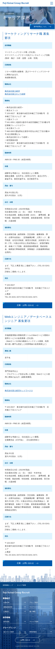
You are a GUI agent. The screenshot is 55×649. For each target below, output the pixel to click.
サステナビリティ (35, 607)
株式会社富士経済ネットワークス (19, 390)
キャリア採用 (34, 621)
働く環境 (32, 611)
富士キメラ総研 (8, 632)
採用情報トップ (8, 585)
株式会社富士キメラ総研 (15, 94)
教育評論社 (33, 632)
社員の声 (6, 602)
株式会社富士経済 (12, 91)
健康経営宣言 (7, 607)
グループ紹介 (34, 602)
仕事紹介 (6, 611)
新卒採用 (6, 621)
